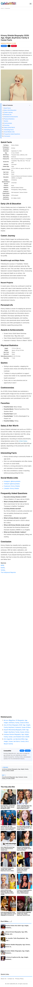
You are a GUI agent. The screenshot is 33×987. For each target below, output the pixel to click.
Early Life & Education (10, 110)
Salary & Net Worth (9, 127)
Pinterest (14, 45)
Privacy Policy (19, 978)
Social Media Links (9, 132)
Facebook (4, 45)
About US (3, 978)
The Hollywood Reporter (8, 572)
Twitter (22, 750)
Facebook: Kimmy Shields (12, 486)
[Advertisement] (16, 22)
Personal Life (7, 114)
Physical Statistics (9, 119)
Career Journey (8, 112)
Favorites (6, 125)
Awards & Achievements (11, 116)
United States (23, 441)
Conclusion (7, 136)
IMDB (2, 565)
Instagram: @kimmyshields (12, 481)
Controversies (8, 123)
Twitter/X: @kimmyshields (12, 483)
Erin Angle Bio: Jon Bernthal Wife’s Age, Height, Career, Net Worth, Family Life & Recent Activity (16, 741)
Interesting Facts (9, 129)
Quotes (6, 121)
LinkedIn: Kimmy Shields (11, 488)
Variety (3, 570)
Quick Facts (7, 108)
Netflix (3, 567)
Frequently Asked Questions (12, 134)
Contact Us (11, 978)
